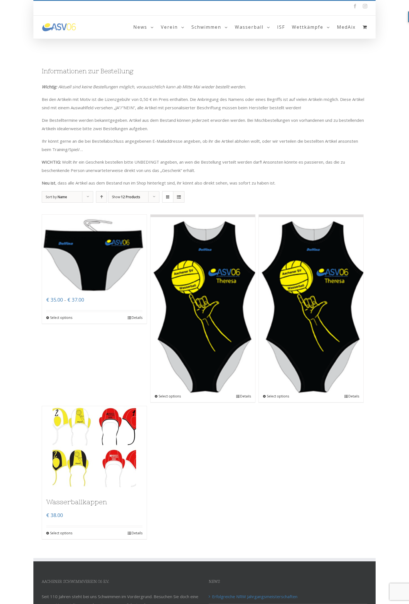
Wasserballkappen (76, 502)
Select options (61, 317)
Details (137, 317)
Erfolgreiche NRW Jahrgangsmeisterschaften (254, 596)
